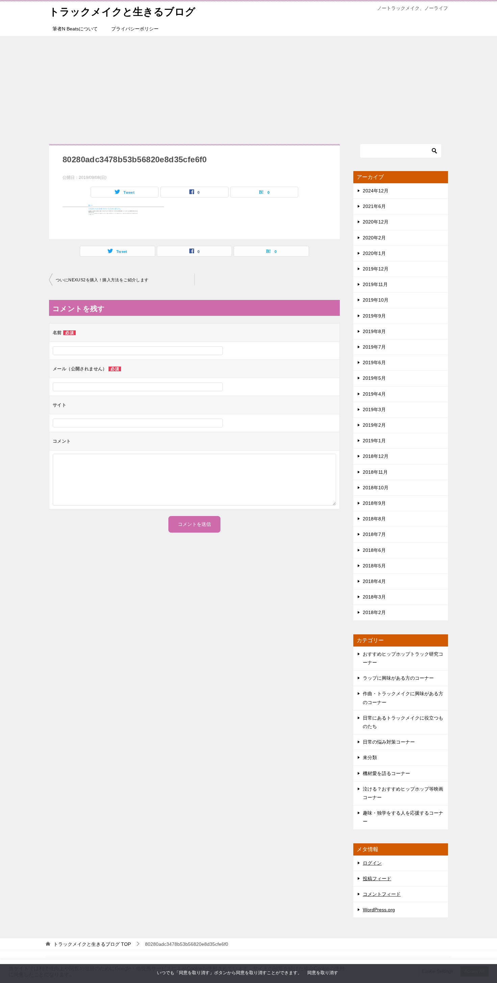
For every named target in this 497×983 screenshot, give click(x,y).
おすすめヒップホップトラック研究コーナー (403, 658)
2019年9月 (374, 316)
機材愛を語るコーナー (386, 773)
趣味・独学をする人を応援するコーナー (403, 817)
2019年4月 (374, 394)
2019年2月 (374, 425)
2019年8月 (374, 331)
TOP (92, 944)
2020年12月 (375, 222)
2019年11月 (375, 284)
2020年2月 (374, 237)
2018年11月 (375, 472)
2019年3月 (374, 409)
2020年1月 (374, 253)
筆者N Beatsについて (75, 28)
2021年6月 (374, 206)
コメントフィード (382, 894)
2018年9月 (374, 503)
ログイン (372, 863)
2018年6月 (374, 550)
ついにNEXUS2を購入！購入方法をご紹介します (102, 280)
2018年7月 (374, 534)
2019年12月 (375, 269)
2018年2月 (374, 612)
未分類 (370, 757)
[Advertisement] (248, 86)
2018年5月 (374, 565)
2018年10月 (375, 487)
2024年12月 (375, 190)
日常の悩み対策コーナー (389, 742)
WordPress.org (379, 909)
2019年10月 (375, 300)
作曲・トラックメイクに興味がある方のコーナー (403, 698)
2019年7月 (374, 347)
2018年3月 (374, 597)
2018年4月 (374, 581)
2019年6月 (374, 362)
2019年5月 (374, 378)
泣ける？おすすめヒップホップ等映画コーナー (403, 793)
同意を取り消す (322, 972)
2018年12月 (375, 456)
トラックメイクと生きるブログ (122, 11)
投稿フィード (377, 878)
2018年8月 (374, 518)
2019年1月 (374, 440)
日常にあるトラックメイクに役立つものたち (403, 722)
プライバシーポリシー (135, 28)
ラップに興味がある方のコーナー (398, 678)
